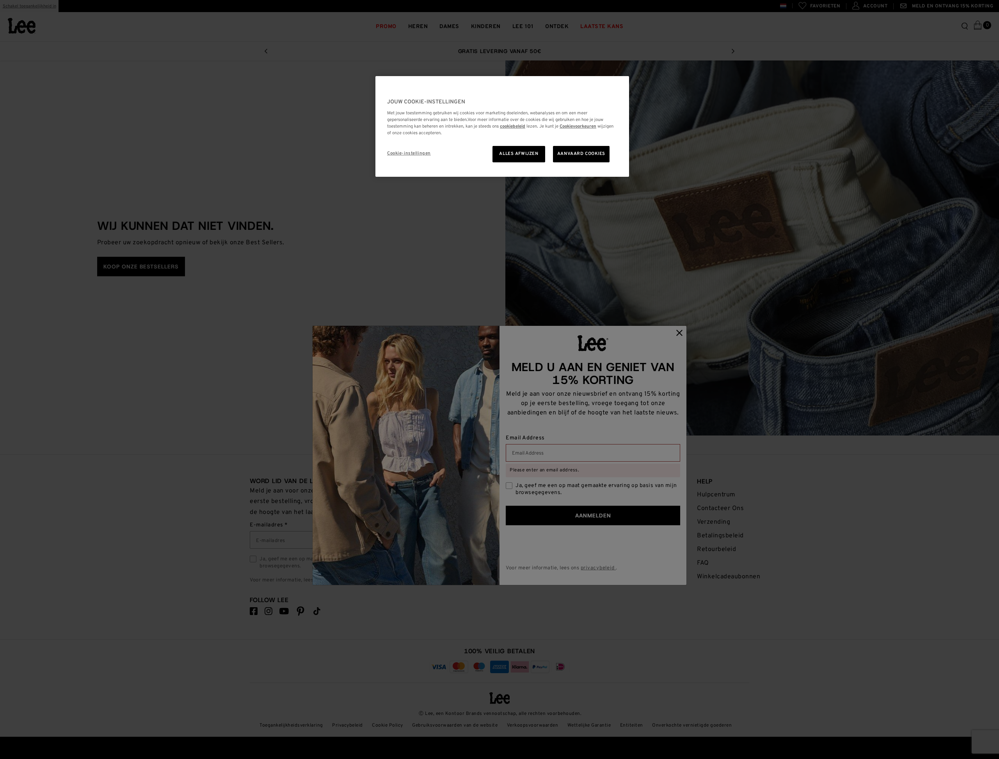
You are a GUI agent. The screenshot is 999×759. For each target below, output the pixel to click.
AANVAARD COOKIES (581, 153)
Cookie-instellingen (409, 153)
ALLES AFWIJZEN (518, 153)
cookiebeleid (512, 126)
